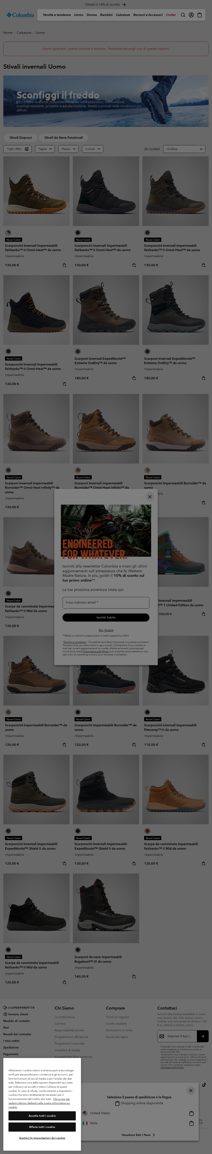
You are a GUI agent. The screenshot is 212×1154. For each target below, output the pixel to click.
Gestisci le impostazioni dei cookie (42, 1138)
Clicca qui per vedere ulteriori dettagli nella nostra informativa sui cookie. (39, 1103)
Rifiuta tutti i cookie (42, 1127)
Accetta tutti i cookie (42, 1116)
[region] (42, 1104)
